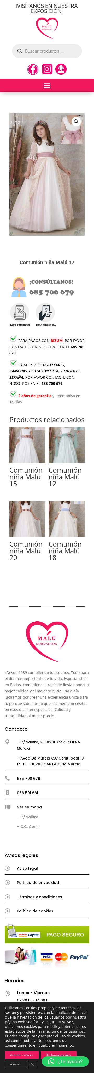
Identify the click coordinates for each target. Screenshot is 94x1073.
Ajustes (15, 1064)
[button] (76, 121)
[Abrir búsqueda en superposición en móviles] (47, 51)
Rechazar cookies (58, 1055)
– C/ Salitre (27, 817)
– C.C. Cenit (28, 826)
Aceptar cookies (21, 1055)
